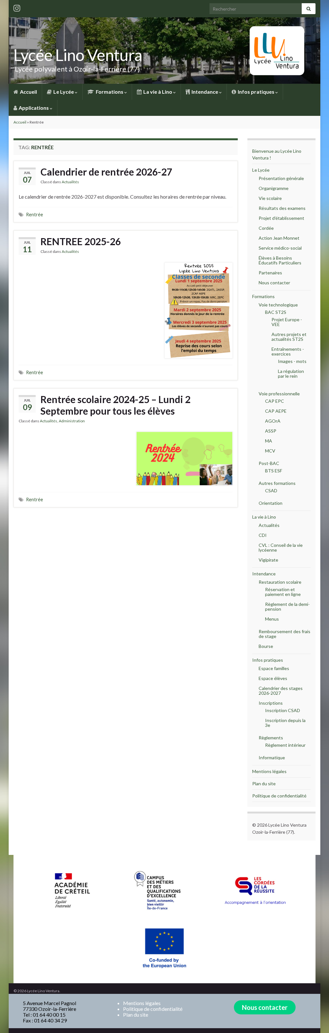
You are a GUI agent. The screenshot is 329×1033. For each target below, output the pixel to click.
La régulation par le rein (291, 373)
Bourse (266, 646)
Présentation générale (281, 178)
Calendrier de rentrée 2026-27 (106, 171)
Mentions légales (269, 771)
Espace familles (274, 668)
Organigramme (274, 188)
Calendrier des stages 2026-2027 (281, 690)
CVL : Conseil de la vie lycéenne (281, 547)
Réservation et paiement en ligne (283, 592)
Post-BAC (269, 463)
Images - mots (292, 361)
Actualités (70, 181)
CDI (263, 535)
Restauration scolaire (280, 582)
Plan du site (264, 783)
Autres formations (277, 483)
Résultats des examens (282, 208)
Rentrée (34, 214)
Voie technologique (278, 304)
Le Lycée (63, 92)
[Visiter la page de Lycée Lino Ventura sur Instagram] (16, 7)
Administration (72, 420)
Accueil (28, 92)
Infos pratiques (256, 92)
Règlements (271, 737)
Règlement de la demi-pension (287, 606)
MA (268, 440)
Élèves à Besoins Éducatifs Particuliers (280, 260)
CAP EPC (274, 401)
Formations (109, 92)
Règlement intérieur (285, 745)
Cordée (266, 228)
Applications (34, 108)
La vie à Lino (157, 92)
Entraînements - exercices (287, 351)
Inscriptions (271, 703)
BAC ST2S (275, 312)
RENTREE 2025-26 (80, 241)
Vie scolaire (270, 198)
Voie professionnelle (279, 393)
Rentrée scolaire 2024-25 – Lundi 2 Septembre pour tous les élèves (115, 405)
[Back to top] (315, 1019)
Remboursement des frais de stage (284, 634)
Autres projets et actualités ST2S (289, 336)
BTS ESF (273, 470)
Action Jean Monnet (279, 238)
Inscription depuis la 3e (285, 723)
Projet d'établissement (281, 218)
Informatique (272, 757)
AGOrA (272, 421)
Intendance (205, 92)
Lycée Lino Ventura (77, 55)
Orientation (270, 503)
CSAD (271, 490)
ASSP (270, 431)
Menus (272, 619)
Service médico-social (280, 248)
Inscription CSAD (282, 710)
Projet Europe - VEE (286, 322)
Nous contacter (274, 282)
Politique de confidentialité (279, 795)
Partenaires (270, 272)
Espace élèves (273, 678)
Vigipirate (268, 560)
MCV (270, 450)
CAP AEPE (276, 411)
